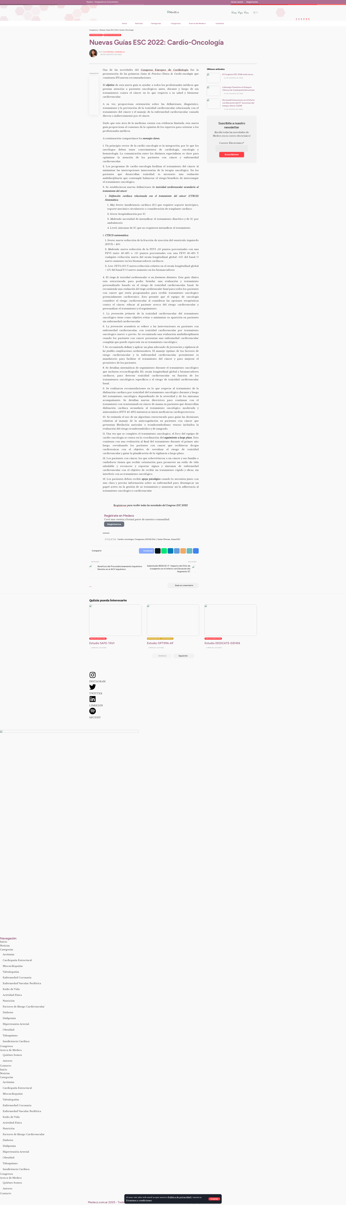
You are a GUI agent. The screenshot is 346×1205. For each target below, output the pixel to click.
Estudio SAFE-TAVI (101, 643)
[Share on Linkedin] (94, 98)
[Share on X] (94, 85)
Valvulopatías (98, 638)
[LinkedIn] (99, 12)
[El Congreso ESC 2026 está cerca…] (213, 78)
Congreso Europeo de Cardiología (164, 70)
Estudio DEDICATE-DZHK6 (222, 643)
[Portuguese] (240, 12)
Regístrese (120, 505)
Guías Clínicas (163, 539)
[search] (226, 12)
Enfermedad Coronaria (160, 638)
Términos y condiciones (139, 1200)
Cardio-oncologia (125, 539)
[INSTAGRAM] (92, 675)
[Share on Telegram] (94, 105)
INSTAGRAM (97, 681)
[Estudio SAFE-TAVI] (115, 620)
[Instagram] (94, 12)
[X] (89, 12)
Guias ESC (175, 539)
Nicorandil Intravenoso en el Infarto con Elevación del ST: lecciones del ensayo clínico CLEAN (238, 103)
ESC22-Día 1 (150, 539)
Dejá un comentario (184, 585)
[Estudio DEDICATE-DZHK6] (230, 620)
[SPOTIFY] (92, 711)
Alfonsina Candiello (114, 52)
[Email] (94, 111)
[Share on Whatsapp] (94, 92)
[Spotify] (104, 12)
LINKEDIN (96, 705)
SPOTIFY (95, 717)
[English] (234, 12)
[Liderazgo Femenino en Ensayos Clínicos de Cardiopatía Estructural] (213, 91)
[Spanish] (246, 12)
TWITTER (95, 693)
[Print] (196, 551)
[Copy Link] (189, 551)
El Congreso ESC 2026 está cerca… (238, 74)
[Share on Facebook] (94, 79)
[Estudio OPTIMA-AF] (173, 620)
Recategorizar (112, 35)
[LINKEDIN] (92, 699)
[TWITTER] (92, 687)
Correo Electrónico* (231, 143)
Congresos (96, 35)
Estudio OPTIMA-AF (160, 643)
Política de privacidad (179, 1197)
